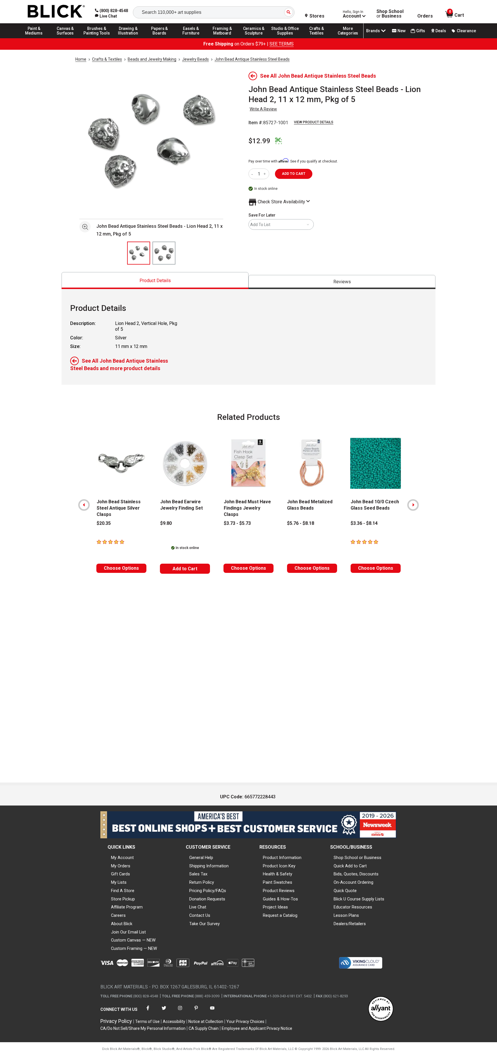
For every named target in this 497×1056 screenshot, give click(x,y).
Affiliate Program (127, 907)
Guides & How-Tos (280, 899)
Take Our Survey (204, 923)
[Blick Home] (56, 12)
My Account (122, 857)
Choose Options (121, 568)
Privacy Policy (116, 1021)
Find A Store (122, 890)
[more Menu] (348, 38)
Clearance (466, 30)
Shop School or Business (357, 857)
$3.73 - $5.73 (237, 523)
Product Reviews (279, 890)
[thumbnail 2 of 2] (163, 253)
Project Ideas (275, 907)
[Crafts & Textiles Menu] (316, 38)
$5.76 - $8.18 (300, 523)
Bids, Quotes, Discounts (356, 874)
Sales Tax (198, 874)
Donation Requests (207, 899)
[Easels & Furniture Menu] (191, 38)
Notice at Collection (205, 1021)
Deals (440, 30)
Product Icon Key (279, 865)
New (401, 30)
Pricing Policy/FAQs (207, 890)
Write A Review (263, 109)
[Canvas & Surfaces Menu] (65, 38)
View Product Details (313, 122)
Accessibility (174, 1021)
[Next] (413, 505)
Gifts (420, 30)
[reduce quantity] (253, 174)
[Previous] (84, 505)
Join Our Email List (128, 932)
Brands (373, 30)
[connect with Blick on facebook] (148, 1011)
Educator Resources (353, 907)
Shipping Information (209, 865)
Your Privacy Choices (245, 1021)
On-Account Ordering (353, 882)
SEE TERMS (281, 44)
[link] (106, 16)
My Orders (120, 865)
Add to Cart (185, 568)
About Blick (121, 923)
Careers (118, 915)
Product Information (282, 857)
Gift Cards (120, 874)
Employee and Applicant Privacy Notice (257, 1028)
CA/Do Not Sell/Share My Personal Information (143, 1028)
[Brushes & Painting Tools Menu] (96, 38)
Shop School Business (390, 13)
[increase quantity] (265, 174)
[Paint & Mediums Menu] (34, 38)
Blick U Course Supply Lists (359, 899)
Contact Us (199, 915)
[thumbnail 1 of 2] (138, 253)
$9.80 (166, 523)
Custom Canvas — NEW (133, 940)
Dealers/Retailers (350, 923)
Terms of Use (147, 1021)
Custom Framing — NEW (134, 948)
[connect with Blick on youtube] (212, 1011)
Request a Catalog (280, 915)
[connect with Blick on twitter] (164, 1011)
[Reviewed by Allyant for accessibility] (381, 1009)
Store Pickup (123, 899)
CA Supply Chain (204, 1028)
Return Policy (201, 882)
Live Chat (197, 907)
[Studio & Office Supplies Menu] (285, 38)
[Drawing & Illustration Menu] (128, 38)
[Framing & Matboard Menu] (222, 38)
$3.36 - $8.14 (364, 523)
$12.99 (259, 141)
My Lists (119, 882)
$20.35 (104, 523)
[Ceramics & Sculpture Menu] (253, 38)
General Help (201, 857)
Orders (425, 16)
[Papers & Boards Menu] (159, 38)
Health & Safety (277, 874)
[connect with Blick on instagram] (180, 1011)
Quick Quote (345, 890)
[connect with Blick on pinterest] (196, 1011)
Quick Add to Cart (350, 865)
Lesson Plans (346, 915)
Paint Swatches (277, 882)
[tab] (155, 280)
